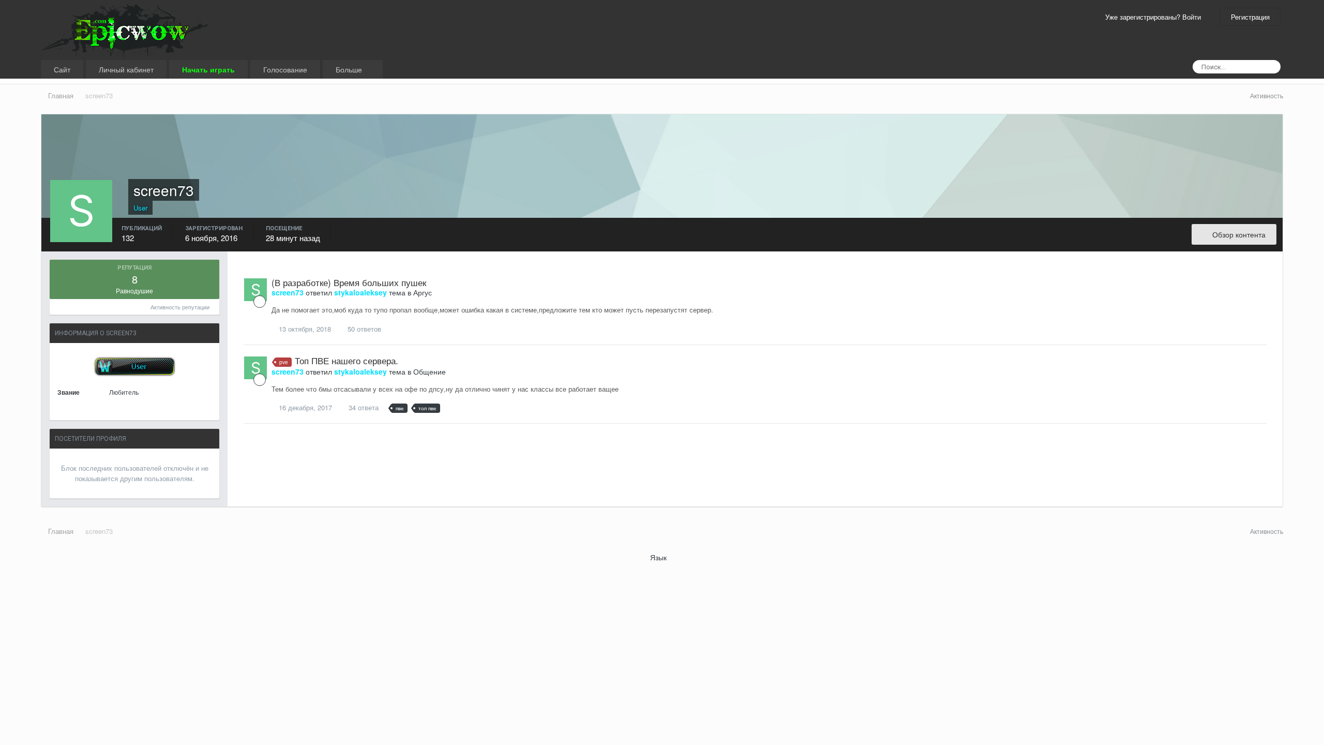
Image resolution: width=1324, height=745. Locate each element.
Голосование (285, 69)
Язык (659, 557)
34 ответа (363, 407)
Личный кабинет (126, 69)
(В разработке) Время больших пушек (349, 282)
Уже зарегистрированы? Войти (1155, 17)
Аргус (422, 292)
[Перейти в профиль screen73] (255, 289)
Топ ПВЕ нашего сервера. (346, 360)
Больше (350, 69)
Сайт (62, 69)
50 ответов (363, 329)
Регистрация (1250, 17)
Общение (429, 371)
